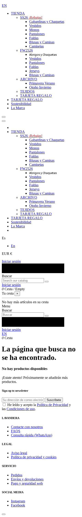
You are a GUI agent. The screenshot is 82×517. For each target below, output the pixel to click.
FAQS (15, 431)
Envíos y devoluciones (27, 479)
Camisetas (36, 46)
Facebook (18, 505)
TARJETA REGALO (36, 96)
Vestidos (35, 26)
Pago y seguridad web (27, 483)
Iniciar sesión (11, 261)
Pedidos (16, 475)
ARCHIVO (28, 79)
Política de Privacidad (52, 405)
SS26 (31, 17)
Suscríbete (54, 400)
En (13, 246)
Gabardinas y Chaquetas (46, 22)
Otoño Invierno (40, 87)
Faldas (33, 38)
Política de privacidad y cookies (33, 457)
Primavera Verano (42, 83)
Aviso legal (19, 453)
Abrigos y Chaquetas (43, 54)
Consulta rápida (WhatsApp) (31, 435)
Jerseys (34, 71)
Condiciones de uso (21, 409)
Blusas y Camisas (41, 42)
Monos (34, 30)
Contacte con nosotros (27, 427)
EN (4, 6)
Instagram (18, 501)
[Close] (3, 121)
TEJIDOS (27, 91)
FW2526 (26, 50)
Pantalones (37, 34)
